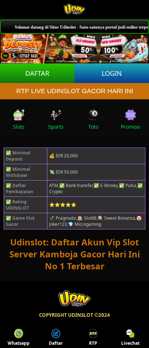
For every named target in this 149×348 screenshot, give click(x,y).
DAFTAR (37, 73)
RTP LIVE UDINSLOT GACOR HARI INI (74, 91)
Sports (56, 126)
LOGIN (112, 73)
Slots (19, 126)
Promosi (130, 126)
